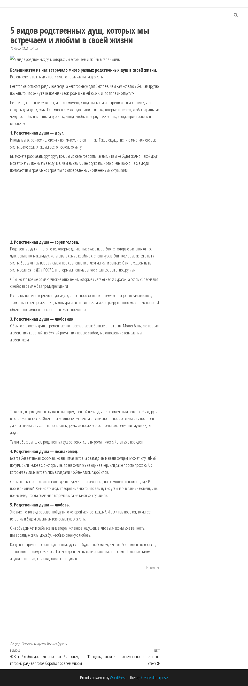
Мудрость (61, 643)
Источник (153, 568)
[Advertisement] (84, 206)
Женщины (27, 643)
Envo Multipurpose (154, 677)
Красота (50, 643)
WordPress (118, 677)
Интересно (40, 643)
